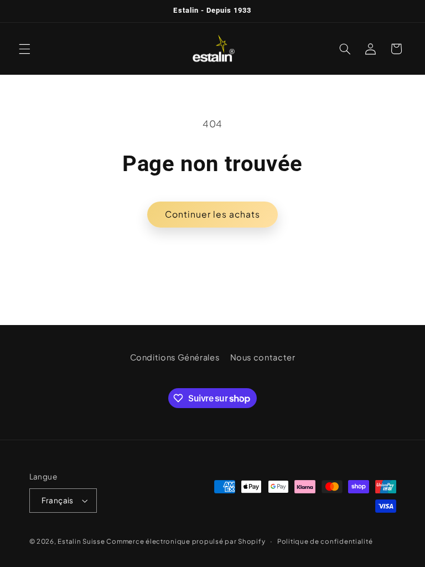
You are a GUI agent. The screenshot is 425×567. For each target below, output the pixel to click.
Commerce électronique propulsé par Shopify (185, 541)
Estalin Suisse (81, 541)
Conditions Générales (175, 357)
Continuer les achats (213, 214)
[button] (24, 48)
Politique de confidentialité (325, 541)
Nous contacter (263, 357)
